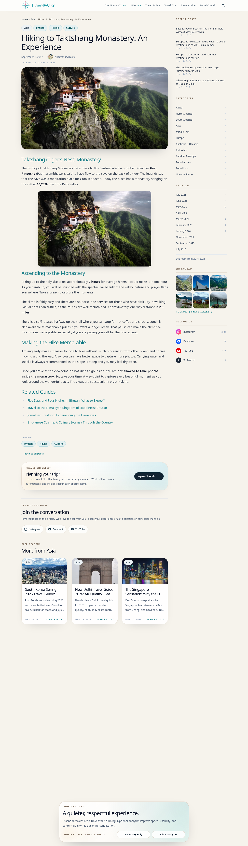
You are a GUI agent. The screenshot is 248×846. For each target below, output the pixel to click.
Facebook (58, 529)
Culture (70, 27)
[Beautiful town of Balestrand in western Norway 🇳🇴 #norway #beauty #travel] (184, 300)
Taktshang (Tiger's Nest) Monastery (61, 159)
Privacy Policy (95, 834)
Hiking (55, 27)
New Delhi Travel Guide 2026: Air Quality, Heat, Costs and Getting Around (94, 596)
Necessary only (133, 834)
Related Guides (38, 391)
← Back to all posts (32, 453)
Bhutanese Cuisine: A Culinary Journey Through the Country (70, 422)
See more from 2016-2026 (190, 258)
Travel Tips (170, 5)
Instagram (34, 529)
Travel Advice (188, 5)
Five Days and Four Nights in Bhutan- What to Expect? (66, 400)
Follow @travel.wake (193, 311)
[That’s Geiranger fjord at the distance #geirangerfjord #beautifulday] (218, 283)
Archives (183, 185)
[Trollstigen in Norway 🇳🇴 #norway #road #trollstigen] (184, 283)
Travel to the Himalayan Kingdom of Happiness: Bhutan (67, 408)
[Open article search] (223, 5)
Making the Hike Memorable (53, 342)
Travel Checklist (208, 5)
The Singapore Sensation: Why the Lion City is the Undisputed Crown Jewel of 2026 (144, 596)
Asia (26, 27)
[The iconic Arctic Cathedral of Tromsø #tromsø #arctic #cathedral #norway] (201, 283)
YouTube (80, 529)
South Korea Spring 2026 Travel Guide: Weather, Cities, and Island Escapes (41, 596)
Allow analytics (168, 834)
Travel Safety (152, 5)
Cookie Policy (72, 834)
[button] (94, 229)
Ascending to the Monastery (53, 273)
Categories (184, 98)
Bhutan (40, 27)
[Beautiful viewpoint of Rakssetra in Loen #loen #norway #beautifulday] (201, 300)
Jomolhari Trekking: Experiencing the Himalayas (61, 415)
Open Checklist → (149, 476)
